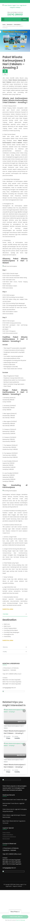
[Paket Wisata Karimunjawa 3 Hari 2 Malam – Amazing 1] (15, 750)
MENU (25, 19)
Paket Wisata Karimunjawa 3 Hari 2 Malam (13, 727)
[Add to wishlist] (24, 710)
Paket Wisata (6, 832)
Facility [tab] (5, 651)
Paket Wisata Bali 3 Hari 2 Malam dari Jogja (15, 799)
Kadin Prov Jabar (8, 609)
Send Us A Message (20, 920)
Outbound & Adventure (9, 836)
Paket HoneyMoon (8, 834)
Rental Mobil (6, 839)
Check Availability (16, 916)
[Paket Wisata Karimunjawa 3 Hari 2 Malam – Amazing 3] (15, 716)
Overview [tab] (5, 614)
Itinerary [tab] (5, 647)
